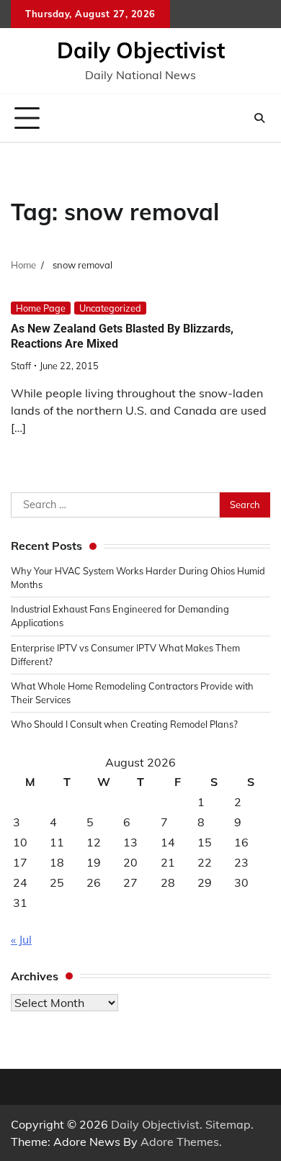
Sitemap (228, 1124)
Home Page (41, 308)
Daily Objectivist (141, 50)
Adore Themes (179, 1141)
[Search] (259, 118)
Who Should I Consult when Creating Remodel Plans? (124, 724)
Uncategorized (110, 308)
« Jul (21, 939)
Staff (21, 365)
